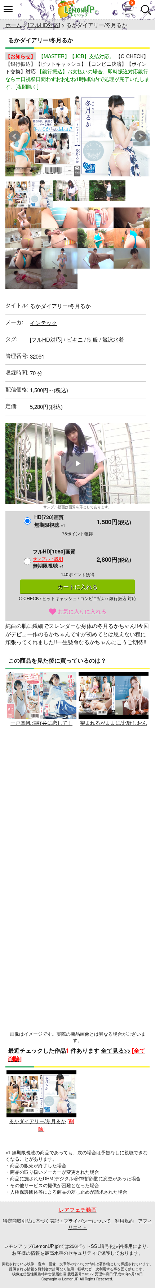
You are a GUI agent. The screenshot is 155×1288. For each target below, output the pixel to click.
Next (140, 136)
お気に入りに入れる (81, 611)
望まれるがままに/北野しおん (113, 722)
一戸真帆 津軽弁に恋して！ (41, 722)
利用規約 (124, 1220)
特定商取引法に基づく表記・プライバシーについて (57, 1220)
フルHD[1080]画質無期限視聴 (54, 558)
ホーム (13, 25)
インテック (43, 322)
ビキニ (75, 339)
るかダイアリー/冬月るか (37, 1121)
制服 (92, 339)
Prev (15, 136)
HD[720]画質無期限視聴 (49, 520)
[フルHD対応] (44, 25)
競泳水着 (113, 339)
